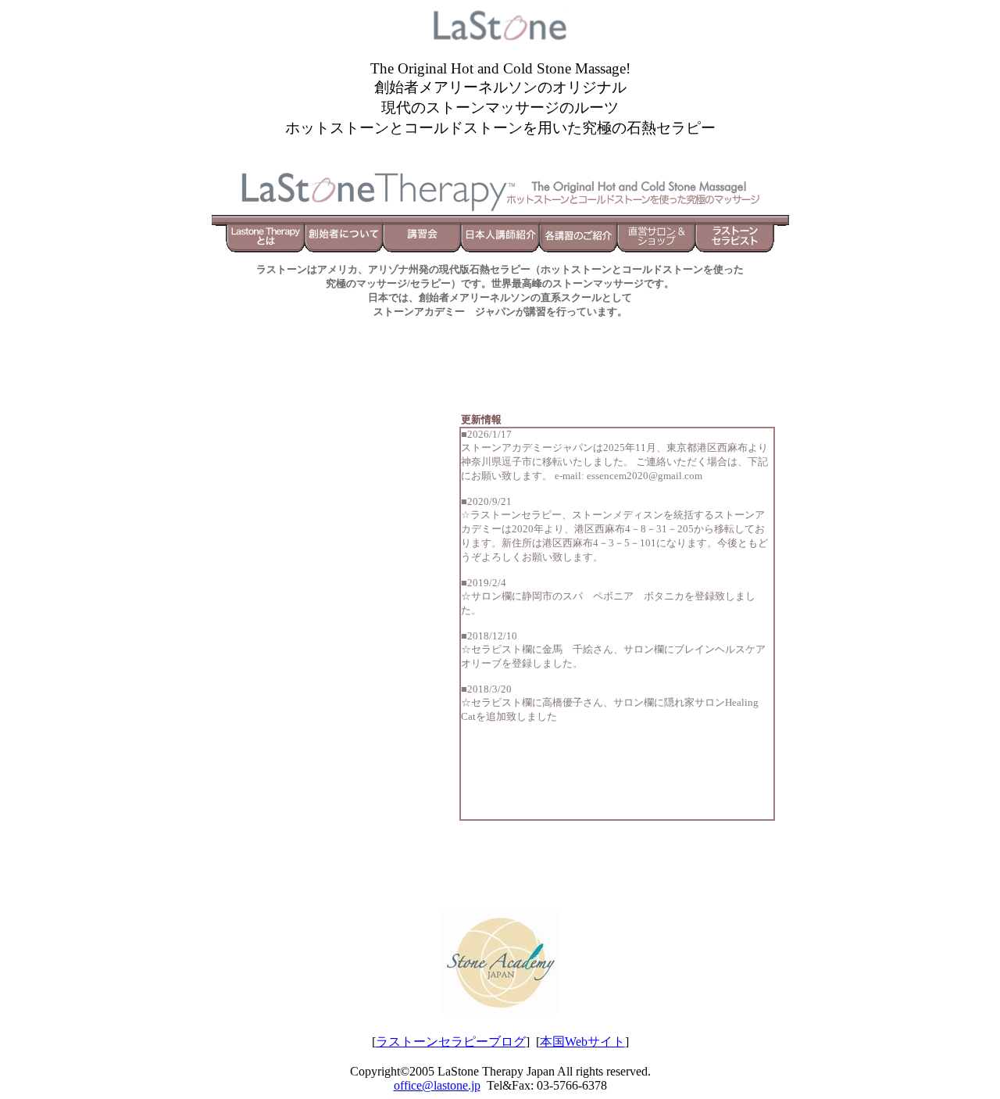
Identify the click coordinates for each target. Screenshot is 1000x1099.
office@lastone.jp (437, 1085)
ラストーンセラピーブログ (451, 1041)
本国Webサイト (582, 1041)
